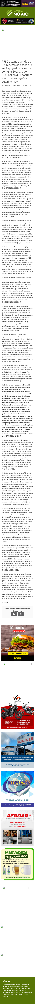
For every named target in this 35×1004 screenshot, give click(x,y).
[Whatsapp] (21, 614)
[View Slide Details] (17, 3)
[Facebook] (14, 614)
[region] (17, 3)
